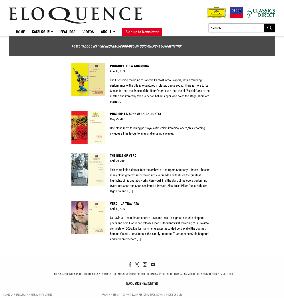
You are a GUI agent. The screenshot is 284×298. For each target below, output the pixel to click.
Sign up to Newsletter (142, 31)
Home (20, 31)
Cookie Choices (174, 294)
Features (67, 31)
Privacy (106, 294)
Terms (116, 294)
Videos (88, 31)
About (106, 31)
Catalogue (40, 31)
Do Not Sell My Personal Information (143, 294)
